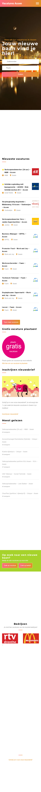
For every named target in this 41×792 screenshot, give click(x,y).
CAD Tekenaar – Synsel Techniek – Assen (16, 474)
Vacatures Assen (12, 3)
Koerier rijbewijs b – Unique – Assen (14, 452)
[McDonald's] (31, 638)
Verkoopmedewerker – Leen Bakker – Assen (17, 484)
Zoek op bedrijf (25, 565)
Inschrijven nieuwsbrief (10, 414)
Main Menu (37, 3)
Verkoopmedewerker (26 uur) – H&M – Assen (18, 429)
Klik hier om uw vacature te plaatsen (14, 363)
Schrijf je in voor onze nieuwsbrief (20, 760)
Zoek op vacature (10, 565)
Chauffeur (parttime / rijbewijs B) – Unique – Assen (20, 493)
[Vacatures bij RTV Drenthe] (10, 638)
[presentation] (2, 644)
